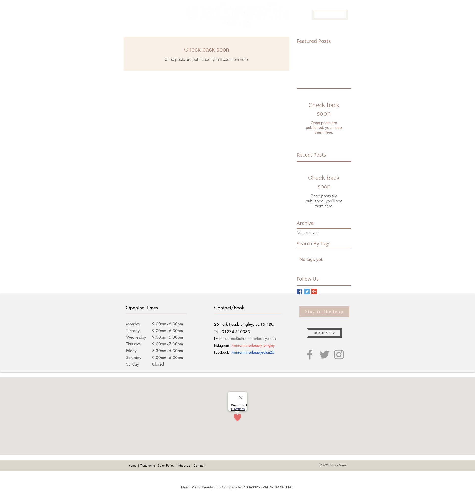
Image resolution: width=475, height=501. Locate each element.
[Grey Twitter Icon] (324, 354)
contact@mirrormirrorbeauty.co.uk (250, 338)
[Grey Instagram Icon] (339, 354)
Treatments (147, 465)
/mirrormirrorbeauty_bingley (253, 345)
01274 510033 (236, 331)
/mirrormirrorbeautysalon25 (252, 352)
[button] (330, 15)
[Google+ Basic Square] (314, 291)
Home (132, 465)
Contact (199, 465)
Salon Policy (166, 465)
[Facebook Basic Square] (299, 291)
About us (184, 465)
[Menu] (131, 14)
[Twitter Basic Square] (307, 291)
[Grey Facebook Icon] (309, 354)
